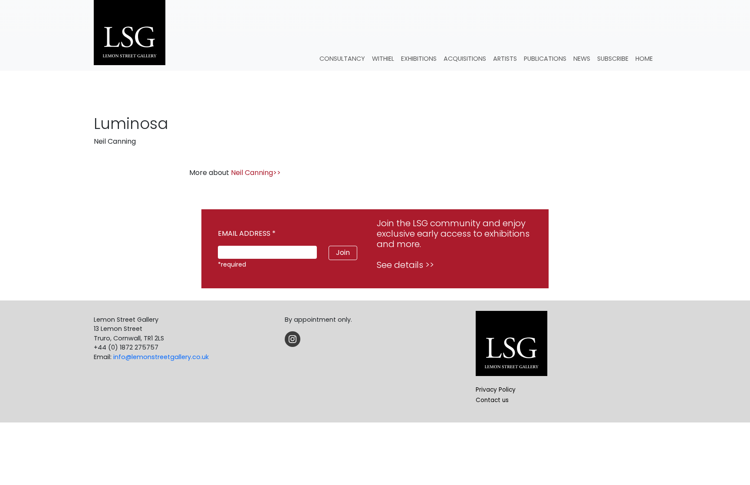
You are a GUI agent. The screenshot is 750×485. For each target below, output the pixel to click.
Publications (545, 58)
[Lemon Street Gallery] (129, 33)
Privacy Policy (496, 390)
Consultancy (342, 58)
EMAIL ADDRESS (247, 233)
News (581, 58)
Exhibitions (419, 58)
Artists (505, 58)
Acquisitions (465, 58)
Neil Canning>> (256, 173)
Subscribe (612, 58)
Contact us (492, 400)
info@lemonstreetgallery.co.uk (161, 357)
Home (644, 58)
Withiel (383, 58)
